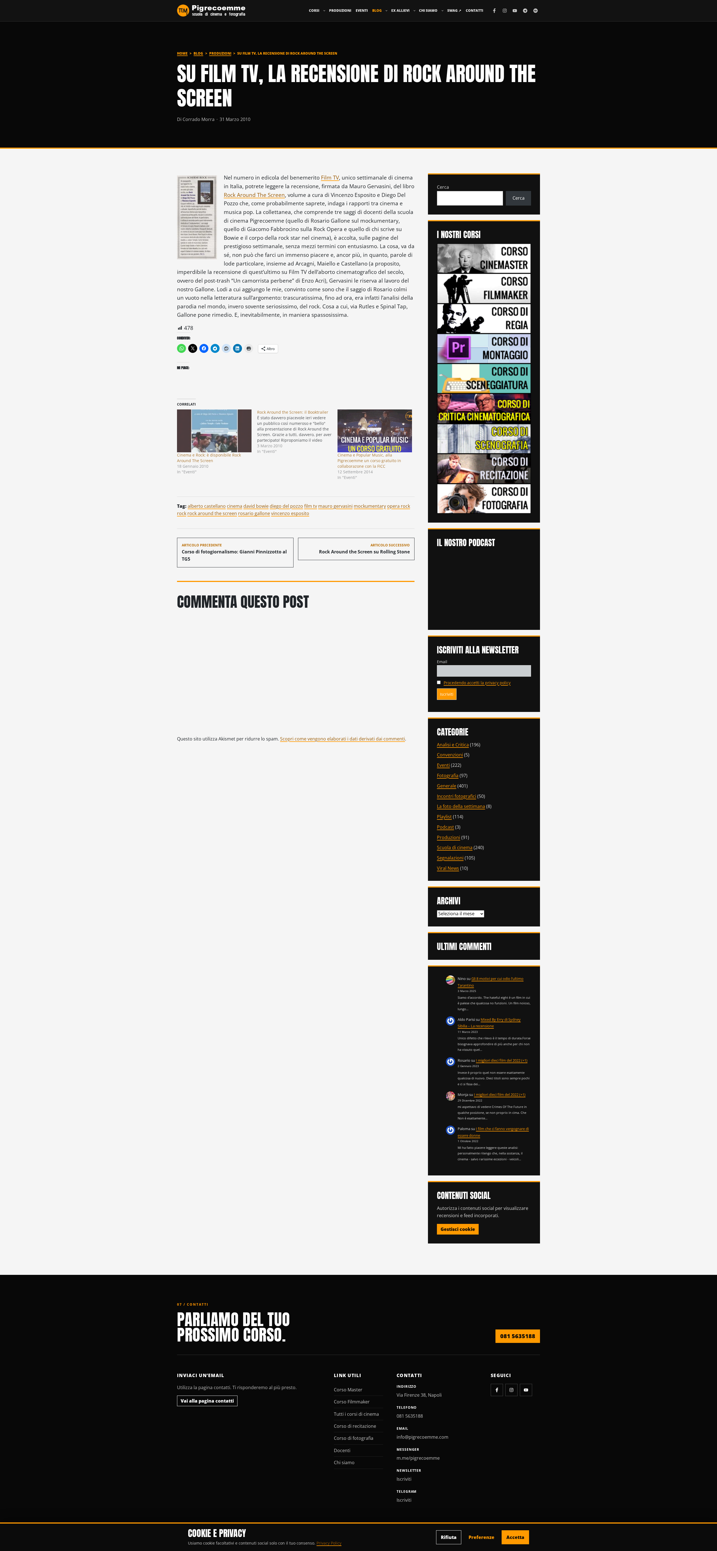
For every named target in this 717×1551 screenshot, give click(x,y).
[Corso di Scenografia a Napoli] (484, 438)
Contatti (474, 10)
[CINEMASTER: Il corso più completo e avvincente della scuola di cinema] (484, 258)
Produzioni (340, 10)
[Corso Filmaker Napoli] (484, 288)
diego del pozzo (286, 506)
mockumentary (370, 506)
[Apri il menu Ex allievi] (414, 10)
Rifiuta (449, 1537)
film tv (310, 506)
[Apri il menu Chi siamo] (442, 10)
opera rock (398, 506)
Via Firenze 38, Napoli (419, 1395)
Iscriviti (404, 1479)
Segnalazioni (450, 858)
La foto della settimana (461, 806)
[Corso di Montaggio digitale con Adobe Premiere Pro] (484, 348)
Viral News (448, 868)
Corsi (314, 10)
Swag (454, 10)
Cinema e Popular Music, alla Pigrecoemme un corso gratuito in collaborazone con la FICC (369, 460)
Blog (377, 10)
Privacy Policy (328, 1543)
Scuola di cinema (454, 847)
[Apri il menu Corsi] (324, 10)
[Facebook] (494, 10)
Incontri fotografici (456, 796)
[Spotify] (535, 10)
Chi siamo (428, 10)
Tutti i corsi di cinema (356, 1414)
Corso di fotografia (353, 1438)
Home (182, 53)
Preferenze (481, 1537)
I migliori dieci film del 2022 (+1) (501, 1060)
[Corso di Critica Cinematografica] (484, 408)
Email (442, 661)
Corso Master (348, 1390)
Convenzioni (450, 755)
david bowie (256, 506)
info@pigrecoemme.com (422, 1437)
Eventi (362, 10)
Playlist (444, 817)
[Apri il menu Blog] (386, 10)
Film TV (330, 177)
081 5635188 (517, 1336)
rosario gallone (254, 513)
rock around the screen (212, 513)
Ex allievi (400, 10)
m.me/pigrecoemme (418, 1458)
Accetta (515, 1537)
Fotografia (447, 775)
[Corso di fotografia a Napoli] (484, 498)
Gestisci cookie (458, 1229)
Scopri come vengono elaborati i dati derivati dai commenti (342, 739)
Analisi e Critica (453, 745)
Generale (446, 786)
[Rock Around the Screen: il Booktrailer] (297, 431)
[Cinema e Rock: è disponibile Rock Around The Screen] (214, 430)
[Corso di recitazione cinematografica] (484, 468)
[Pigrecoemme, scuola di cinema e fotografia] (211, 10)
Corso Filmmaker (352, 1402)
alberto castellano (207, 506)
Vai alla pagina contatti (207, 1401)
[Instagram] (504, 10)
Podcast (445, 827)
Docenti (342, 1450)
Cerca (443, 187)
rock (181, 513)
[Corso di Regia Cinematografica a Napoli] (484, 318)
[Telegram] (525, 10)
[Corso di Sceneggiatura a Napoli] (484, 378)
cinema (234, 506)
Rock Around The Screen (254, 194)
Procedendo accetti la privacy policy (477, 682)
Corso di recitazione (355, 1426)
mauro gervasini (335, 506)
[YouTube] (514, 10)
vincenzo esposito (290, 513)
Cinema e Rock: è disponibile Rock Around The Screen (209, 457)
